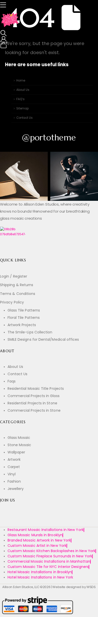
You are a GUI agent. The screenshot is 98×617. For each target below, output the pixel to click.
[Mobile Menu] (4, 5)
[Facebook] (5, 520)
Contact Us (24, 118)
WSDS (91, 587)
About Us (22, 90)
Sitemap (22, 108)
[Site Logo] (10, 20)
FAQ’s (20, 99)
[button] (3, 33)
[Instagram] (28, 520)
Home (20, 81)
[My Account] (3, 39)
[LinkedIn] (40, 520)
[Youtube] (17, 520)
